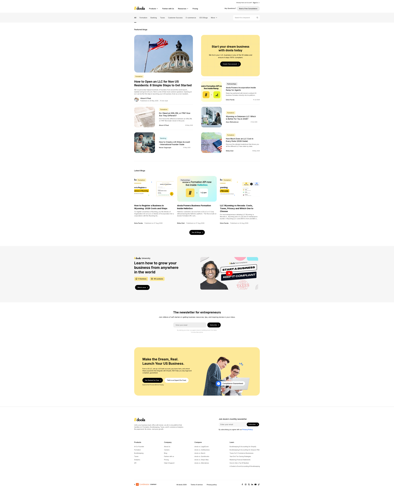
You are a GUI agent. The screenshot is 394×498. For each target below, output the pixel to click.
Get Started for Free (152, 380)
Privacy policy (212, 484)
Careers (167, 450)
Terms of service (197, 484)
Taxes (162, 18)
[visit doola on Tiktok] (259, 484)
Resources (182, 9)
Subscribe (213, 325)
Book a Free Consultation (248, 8)
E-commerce (191, 18)
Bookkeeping (138, 453)
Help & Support (169, 463)
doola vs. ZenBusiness (202, 450)
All (135, 18)
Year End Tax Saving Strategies (240, 456)
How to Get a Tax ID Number (239, 463)
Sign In (255, 2)
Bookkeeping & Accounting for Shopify (243, 446)
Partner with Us (168, 9)
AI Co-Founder (139, 446)
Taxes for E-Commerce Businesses (241, 453)
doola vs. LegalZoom (201, 446)
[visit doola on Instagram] (246, 484)
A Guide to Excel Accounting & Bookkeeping (245, 466)
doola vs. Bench (199, 453)
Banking (154, 18)
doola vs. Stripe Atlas (201, 460)
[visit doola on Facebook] (242, 484)
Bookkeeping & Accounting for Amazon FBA (244, 450)
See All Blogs (196, 232)
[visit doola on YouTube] (255, 484)
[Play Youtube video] (229, 273)
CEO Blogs (203, 18)
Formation (143, 18)
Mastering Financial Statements (240, 460)
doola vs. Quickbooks (201, 456)
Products (152, 9)
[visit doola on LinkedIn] (252, 484)
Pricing (195, 9)
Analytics (137, 460)
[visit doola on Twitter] (249, 484)
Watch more (141, 287)
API (135, 463)
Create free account (230, 64)
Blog (165, 453)
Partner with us (169, 456)
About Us (167, 446)
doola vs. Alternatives (201, 463)
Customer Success (175, 18)
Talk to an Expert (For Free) (176, 380)
